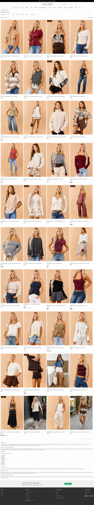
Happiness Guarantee (29, 491)
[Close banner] (93, 1)
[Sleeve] (28, 14)
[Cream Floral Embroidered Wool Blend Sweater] (35, 160)
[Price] (14, 14)
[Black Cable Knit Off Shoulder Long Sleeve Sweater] (58, 286)
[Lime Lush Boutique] (47, 4)
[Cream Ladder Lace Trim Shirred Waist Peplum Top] (58, 202)
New (22, 7)
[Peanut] (29, 307)
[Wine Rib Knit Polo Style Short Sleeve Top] (58, 244)
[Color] (18, 14)
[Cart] (75, 4)
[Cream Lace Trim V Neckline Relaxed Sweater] (35, 413)
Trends (76, 7)
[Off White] (27, 307)
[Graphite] (1, 266)
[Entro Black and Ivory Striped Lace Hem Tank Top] (35, 77)
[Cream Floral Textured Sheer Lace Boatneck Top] (81, 37)
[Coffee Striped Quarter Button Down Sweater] (12, 77)
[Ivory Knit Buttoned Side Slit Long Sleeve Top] (81, 328)
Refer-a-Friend (87, 491)
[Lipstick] (2, 435)
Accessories (70, 7)
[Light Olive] (1, 140)
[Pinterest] (92, 496)
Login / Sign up (64, 4)
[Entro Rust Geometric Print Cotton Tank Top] (12, 160)
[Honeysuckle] (48, 182)
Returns (2, 493)
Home (1, 10)
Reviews (57, 493)
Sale (80, 7)
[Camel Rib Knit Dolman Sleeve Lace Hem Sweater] (12, 202)
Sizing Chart (27, 493)
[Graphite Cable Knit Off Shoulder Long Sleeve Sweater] (12, 244)
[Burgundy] (70, 182)
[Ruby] (2, 140)
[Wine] (47, 266)
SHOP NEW (53, 0)
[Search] (70, 4)
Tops (31, 7)
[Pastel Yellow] (28, 307)
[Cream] (73, 182)
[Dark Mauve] (25, 307)
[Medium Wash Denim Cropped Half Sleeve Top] (58, 371)
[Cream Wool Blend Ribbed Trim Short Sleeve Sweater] (12, 371)
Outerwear (60, 7)
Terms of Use (28, 495)
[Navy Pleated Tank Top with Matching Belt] (35, 286)
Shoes (65, 7)
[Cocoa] (24, 393)
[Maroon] (70, 309)
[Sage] (25, 351)
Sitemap (86, 493)
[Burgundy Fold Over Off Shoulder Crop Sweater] (81, 160)
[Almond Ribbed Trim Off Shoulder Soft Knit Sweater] (12, 286)
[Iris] (6, 435)
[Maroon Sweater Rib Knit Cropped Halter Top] (81, 286)
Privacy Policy (28, 497)
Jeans (50, 7)
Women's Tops (5, 10)
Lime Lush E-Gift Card (59, 495)
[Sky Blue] (47, 182)
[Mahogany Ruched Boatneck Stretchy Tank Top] (81, 371)
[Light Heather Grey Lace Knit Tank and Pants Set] (58, 413)
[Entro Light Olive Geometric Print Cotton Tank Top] (12, 118)
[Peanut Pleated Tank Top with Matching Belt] (58, 328)
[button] (12, 53)
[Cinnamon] (70, 224)
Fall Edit (26, 7)
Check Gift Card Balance (60, 497)
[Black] (71, 182)
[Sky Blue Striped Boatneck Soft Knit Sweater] (58, 160)
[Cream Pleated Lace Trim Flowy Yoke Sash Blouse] (35, 328)
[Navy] (24, 307)
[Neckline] (34, 14)
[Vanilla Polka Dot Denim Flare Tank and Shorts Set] (35, 118)
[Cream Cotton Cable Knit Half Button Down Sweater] (81, 244)
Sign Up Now (68, 483)
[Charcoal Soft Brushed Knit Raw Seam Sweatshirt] (35, 244)
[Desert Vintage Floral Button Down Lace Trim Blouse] (12, 37)
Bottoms (54, 7)
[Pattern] (24, 14)
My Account (2, 491)
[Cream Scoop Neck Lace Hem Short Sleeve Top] (12, 328)
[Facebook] (86, 496)
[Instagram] (88, 496)
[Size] (9, 14)
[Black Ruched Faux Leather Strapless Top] (81, 77)
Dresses (35, 7)
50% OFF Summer (16, 7)
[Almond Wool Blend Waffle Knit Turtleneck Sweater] (58, 118)
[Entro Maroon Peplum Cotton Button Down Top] (35, 37)
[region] (47, 1)
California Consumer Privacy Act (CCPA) (30, 500)
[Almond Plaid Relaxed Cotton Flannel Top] (81, 118)
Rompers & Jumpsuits (43, 7)
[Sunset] (5, 435)
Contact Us (57, 491)
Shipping (2, 495)
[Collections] (5, 14)
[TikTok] (90, 496)
